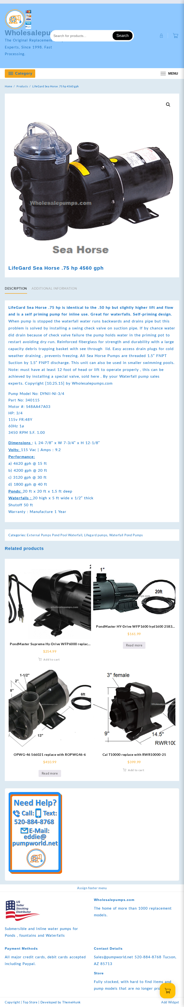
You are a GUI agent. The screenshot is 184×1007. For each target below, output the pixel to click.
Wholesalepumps (35, 33)
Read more (134, 645)
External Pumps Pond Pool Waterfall (54, 535)
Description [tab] (16, 288)
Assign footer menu (92, 888)
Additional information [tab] (54, 288)
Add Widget (170, 1002)
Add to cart (51, 659)
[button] (168, 104)
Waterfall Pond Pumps (126, 535)
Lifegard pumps (96, 535)
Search (122, 36)
